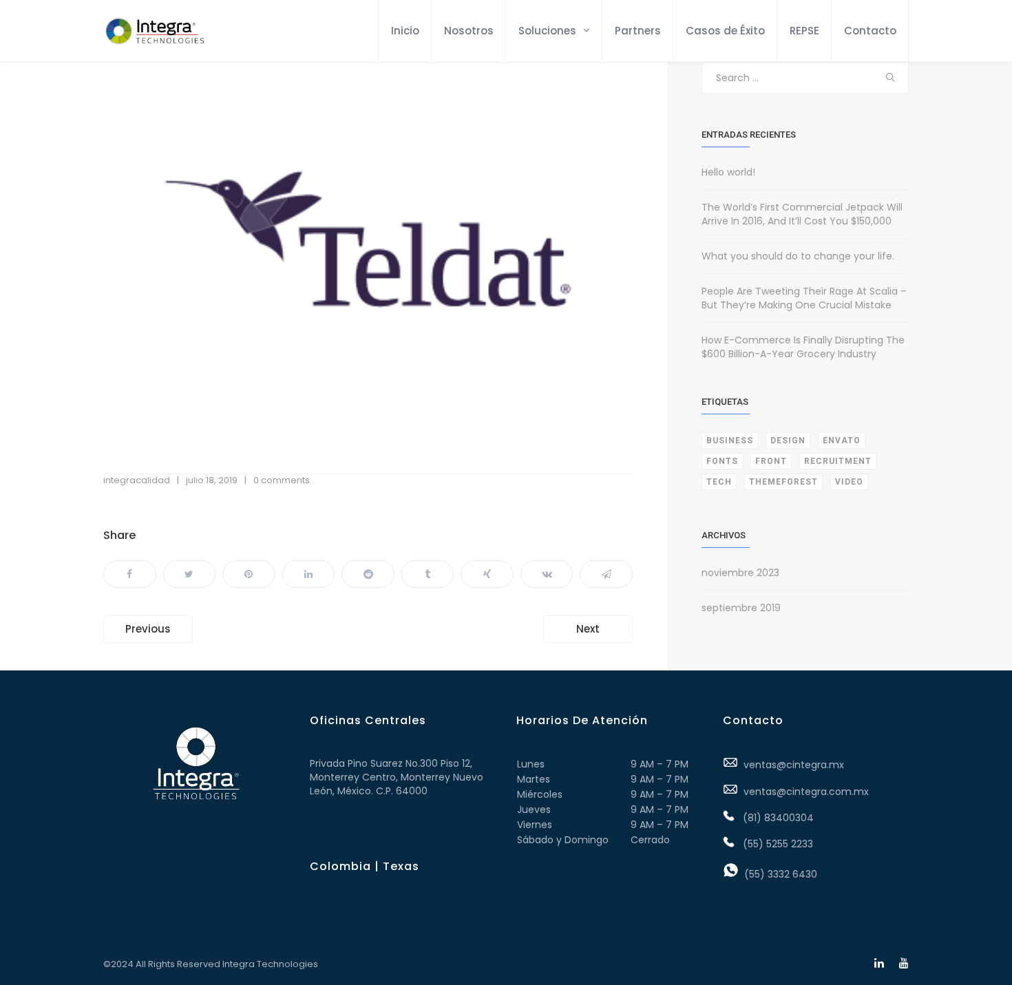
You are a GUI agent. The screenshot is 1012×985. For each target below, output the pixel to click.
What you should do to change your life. (798, 256)
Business (729, 440)
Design (787, 440)
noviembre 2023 (740, 573)
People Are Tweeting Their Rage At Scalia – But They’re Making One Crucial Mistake (804, 298)
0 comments (281, 480)
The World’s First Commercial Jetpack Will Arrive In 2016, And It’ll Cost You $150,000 (802, 214)
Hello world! (728, 172)
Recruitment (838, 461)
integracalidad (136, 480)
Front (771, 461)
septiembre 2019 (741, 608)
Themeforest (783, 482)
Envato (842, 440)
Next (588, 629)
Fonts (722, 461)
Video (849, 482)
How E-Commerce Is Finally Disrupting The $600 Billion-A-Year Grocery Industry (803, 347)
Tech (719, 482)
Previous (148, 629)
